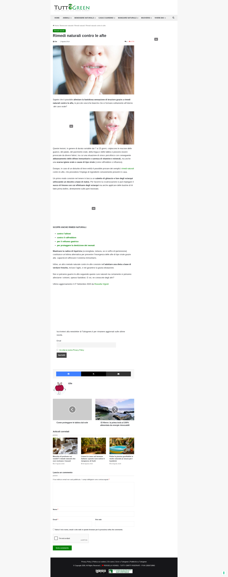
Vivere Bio (159, 18)
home (57, 18)
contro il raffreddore (66, 237)
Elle (56, 41)
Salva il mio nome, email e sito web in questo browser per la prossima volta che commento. (89, 530)
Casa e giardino (106, 18)
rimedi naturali (127, 168)
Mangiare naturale (127, 18)
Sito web (98, 519)
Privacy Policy (86, 562)
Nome (55, 509)
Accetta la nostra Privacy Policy (71, 350)
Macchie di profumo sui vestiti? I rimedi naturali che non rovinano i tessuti (64, 458)
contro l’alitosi (64, 234)
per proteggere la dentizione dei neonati (76, 245)
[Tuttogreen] (72, 7)
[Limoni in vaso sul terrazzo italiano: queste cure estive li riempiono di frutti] (93, 446)
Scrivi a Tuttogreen (122, 562)
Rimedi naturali (79, 25)
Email (59, 341)
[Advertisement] (70, 126)
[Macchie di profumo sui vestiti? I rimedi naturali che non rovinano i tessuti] (65, 446)
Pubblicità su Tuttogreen (138, 562)
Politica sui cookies (99, 562)
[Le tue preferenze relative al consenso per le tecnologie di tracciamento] (224, 573)
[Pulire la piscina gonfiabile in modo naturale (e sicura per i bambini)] (121, 446)
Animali (66, 18)
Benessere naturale (84, 18)
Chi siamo (110, 562)
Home (56, 25)
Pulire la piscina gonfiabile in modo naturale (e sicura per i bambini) (121, 458)
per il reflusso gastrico (67, 241)
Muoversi (145, 18)
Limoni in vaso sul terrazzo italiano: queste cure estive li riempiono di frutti (93, 458)
